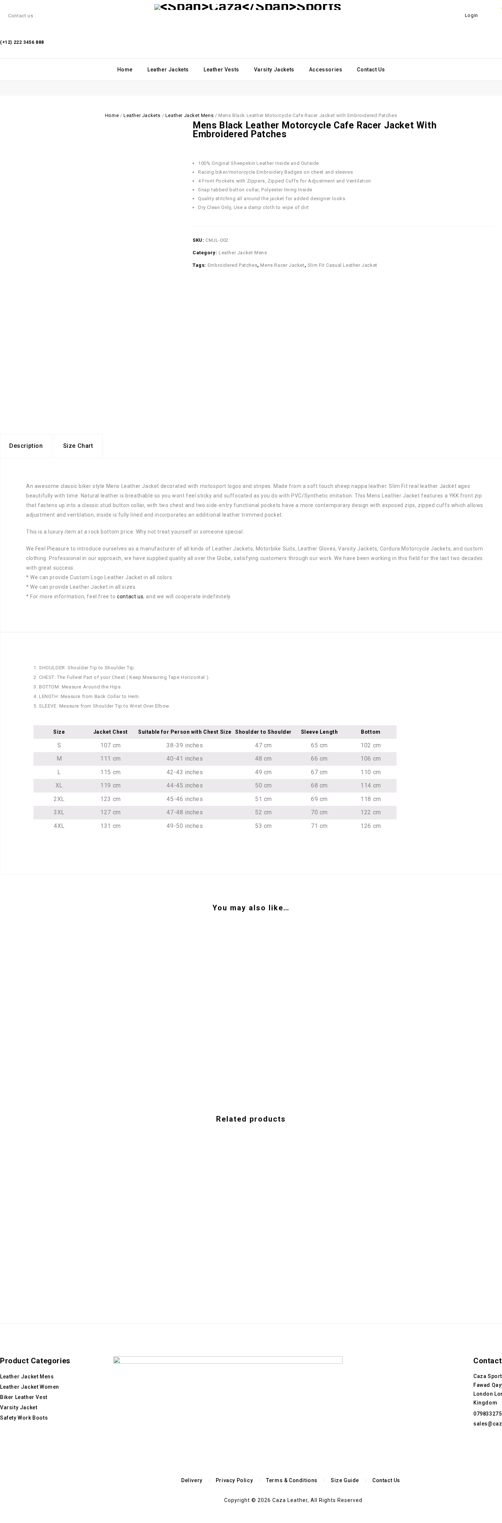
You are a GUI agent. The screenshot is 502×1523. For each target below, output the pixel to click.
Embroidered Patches (232, 265)
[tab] (26, 446)
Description (26, 445)
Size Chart (78, 445)
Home (125, 69)
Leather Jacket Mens (189, 115)
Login (472, 15)
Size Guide (345, 1480)
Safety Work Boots (24, 1418)
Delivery (191, 1480)
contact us (130, 596)
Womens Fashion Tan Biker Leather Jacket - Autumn (483, 134)
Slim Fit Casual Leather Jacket (342, 265)
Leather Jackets (168, 69)
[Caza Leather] (248, 7)
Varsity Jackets (274, 69)
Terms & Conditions (292, 1480)
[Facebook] (478, 1454)
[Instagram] (489, 1454)
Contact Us (371, 69)
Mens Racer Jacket (282, 265)
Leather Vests (221, 69)
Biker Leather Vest (23, 1397)
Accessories (326, 69)
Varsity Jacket (18, 1407)
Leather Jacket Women (29, 1387)
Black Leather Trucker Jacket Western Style (491, 134)
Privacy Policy (234, 1480)
